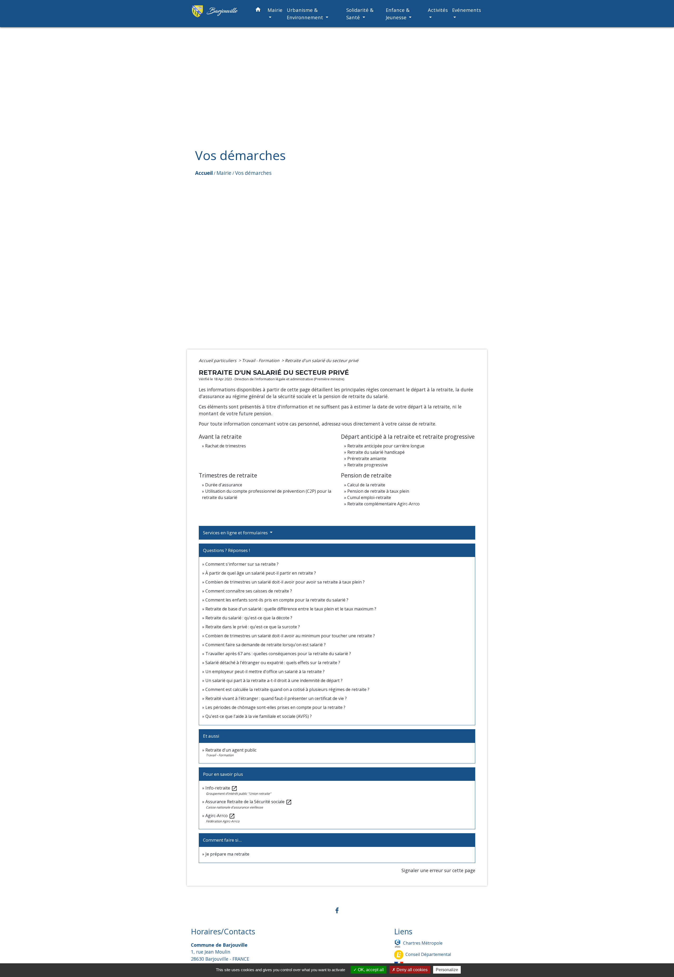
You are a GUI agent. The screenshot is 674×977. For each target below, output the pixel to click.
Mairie (223, 172)
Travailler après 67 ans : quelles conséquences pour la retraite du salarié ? (278, 654)
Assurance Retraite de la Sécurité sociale (248, 802)
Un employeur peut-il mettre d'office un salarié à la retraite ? (265, 671)
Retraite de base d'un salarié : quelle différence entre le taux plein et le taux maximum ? (290, 609)
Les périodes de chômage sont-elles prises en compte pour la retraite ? (275, 707)
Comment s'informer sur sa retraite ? (242, 564)
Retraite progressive (367, 465)
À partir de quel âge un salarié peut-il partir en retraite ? (260, 573)
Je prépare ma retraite (227, 854)
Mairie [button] (275, 10)
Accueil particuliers (218, 360)
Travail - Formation (261, 360)
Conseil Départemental (428, 954)
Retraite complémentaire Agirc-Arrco (383, 504)
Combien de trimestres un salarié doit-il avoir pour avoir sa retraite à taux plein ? (285, 582)
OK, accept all (370, 970)
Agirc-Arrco (220, 815)
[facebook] (337, 910)
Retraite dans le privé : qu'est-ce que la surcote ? (252, 627)
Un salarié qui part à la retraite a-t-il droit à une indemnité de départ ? (274, 680)
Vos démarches (253, 172)
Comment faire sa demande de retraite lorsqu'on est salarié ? (265, 645)
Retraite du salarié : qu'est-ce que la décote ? (248, 618)
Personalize (447, 970)
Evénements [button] (466, 10)
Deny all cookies (411, 970)
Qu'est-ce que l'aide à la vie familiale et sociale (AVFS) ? (258, 716)
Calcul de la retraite (366, 485)
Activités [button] (438, 10)
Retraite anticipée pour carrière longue (385, 446)
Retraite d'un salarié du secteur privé (321, 360)
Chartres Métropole (423, 943)
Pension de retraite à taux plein (378, 491)
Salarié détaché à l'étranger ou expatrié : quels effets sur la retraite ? (272, 662)
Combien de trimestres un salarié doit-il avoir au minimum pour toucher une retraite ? (290, 636)
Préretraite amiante (366, 458)
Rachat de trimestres (225, 446)
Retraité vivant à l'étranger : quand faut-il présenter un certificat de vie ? (276, 698)
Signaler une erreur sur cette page (438, 870)
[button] (258, 10)
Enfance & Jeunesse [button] (398, 14)
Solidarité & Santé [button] (360, 14)
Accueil (204, 172)
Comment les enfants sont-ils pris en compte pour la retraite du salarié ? (276, 600)
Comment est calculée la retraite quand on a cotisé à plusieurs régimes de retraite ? (287, 689)
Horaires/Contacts (223, 931)
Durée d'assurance (223, 485)
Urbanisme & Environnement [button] (305, 14)
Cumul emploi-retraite (369, 497)
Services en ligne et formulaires (236, 533)
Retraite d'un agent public (230, 750)
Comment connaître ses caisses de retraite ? (248, 591)
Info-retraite (221, 788)
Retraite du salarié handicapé (376, 452)
